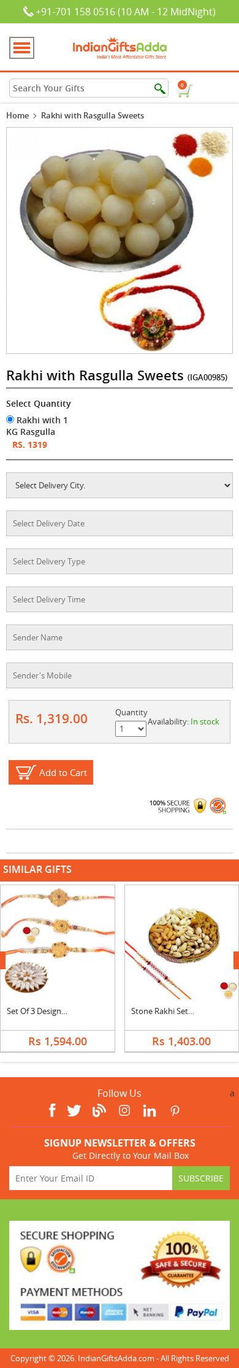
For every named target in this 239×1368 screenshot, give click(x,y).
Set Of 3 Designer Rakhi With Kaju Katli (76, 1010)
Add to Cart (63, 772)
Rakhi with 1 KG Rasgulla (37, 425)
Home (17, 115)
